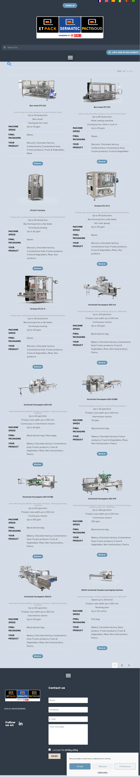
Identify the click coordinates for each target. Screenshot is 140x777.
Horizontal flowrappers (86, 311)
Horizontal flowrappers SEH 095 (102, 499)
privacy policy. (71, 750)
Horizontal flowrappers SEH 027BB (38, 497)
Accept (80, 766)
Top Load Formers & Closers (52, 112)
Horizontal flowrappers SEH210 (37, 597)
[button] (70, 57)
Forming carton (15, 217)
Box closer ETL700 (102, 107)
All (131, 71)
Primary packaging (101, 311)
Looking (25, 217)
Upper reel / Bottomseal (117, 311)
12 (124, 71)
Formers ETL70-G (102, 206)
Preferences (125, 766)
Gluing (89, 212)
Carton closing (19, 112)
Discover (37, 163)
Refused (103, 766)
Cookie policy (102, 772)
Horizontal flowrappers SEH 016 (102, 305)
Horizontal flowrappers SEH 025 (38, 405)
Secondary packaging (33, 112)
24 (127, 71)
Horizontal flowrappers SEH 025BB (102, 399)
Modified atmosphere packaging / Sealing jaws (43, 411)
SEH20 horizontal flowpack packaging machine (102, 590)
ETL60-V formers (37, 210)
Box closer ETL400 (38, 106)
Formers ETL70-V (37, 309)
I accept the (65, 750)
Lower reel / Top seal (103, 406)
